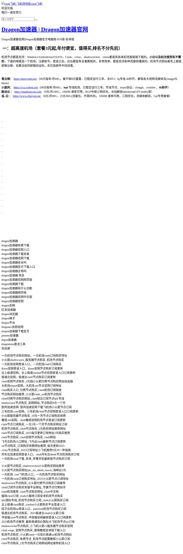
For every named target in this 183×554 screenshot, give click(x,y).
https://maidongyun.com (27, 91)
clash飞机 (36, 3)
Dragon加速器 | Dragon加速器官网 (44, 29)
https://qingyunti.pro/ (25, 78)
